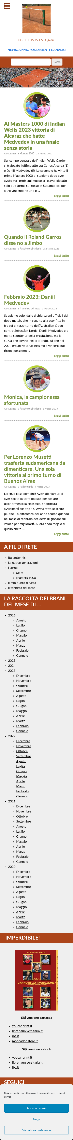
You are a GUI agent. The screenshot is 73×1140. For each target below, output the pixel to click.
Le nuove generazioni (23, 562)
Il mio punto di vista (22, 582)
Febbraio (22, 650)
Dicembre (23, 675)
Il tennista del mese (21, 588)
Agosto (21, 620)
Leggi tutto (61, 195)
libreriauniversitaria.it (27, 1031)
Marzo (20, 645)
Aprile (20, 640)
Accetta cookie (36, 1108)
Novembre (23, 680)
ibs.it (15, 1036)
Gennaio (22, 655)
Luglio (20, 625)
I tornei (13, 567)
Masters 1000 (26, 577)
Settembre (23, 690)
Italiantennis (17, 557)
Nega (36, 1119)
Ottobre (22, 685)
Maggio (21, 635)
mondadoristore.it (25, 1041)
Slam (19, 572)
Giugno (21, 630)
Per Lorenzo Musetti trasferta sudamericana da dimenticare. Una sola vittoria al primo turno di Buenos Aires (34, 469)
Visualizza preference (36, 1130)
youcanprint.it (22, 1026)
